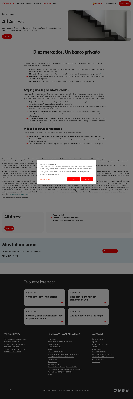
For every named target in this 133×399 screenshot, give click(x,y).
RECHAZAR (73, 179)
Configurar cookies (44, 179)
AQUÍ (41, 174)
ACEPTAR (87, 179)
